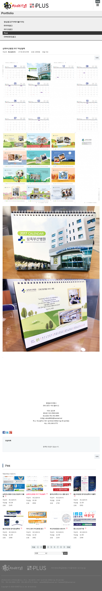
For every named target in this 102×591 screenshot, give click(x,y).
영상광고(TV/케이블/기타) (14, 22)
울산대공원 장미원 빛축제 (11, 529)
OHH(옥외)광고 (10, 37)
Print (6, 33)
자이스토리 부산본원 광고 (35, 529)
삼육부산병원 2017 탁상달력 (36, 494)
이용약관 (72, 568)
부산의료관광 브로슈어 (58, 529)
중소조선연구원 (79, 529)
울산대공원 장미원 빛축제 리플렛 (85, 494)
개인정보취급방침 (59, 568)
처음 (33, 547)
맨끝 (68, 547)
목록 (97, 58)
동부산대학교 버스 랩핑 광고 (59, 494)
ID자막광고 (8, 26)
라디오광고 (8, 29)
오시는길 (82, 568)
